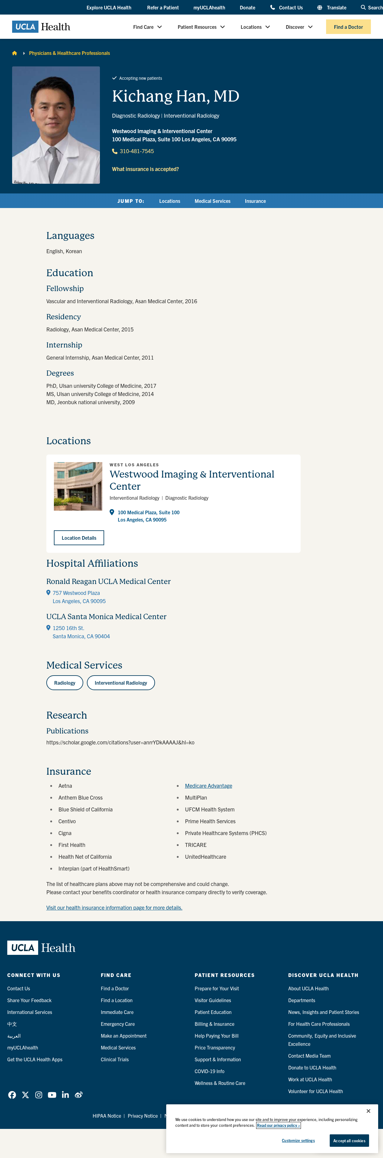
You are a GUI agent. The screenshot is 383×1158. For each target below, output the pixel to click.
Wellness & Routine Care (220, 1083)
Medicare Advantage (208, 785)
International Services (29, 1012)
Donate (247, 7)
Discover (295, 27)
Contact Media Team (309, 1055)
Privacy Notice (143, 1116)
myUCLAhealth (209, 7)
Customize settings (298, 1140)
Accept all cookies (349, 1140)
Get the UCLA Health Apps (34, 1059)
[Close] (368, 1111)
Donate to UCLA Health (312, 1067)
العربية (14, 1035)
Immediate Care (117, 1012)
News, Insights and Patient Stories (323, 1012)
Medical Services (212, 201)
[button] (110, 8)
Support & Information (218, 1059)
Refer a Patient (163, 7)
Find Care (143, 27)
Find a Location (117, 1000)
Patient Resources (197, 27)
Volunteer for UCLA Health (315, 1091)
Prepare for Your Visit (217, 988)
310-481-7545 (137, 150)
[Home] (14, 52)
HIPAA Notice (107, 1116)
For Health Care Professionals (319, 1024)
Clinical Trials (115, 1059)
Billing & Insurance (214, 1024)
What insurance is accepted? (145, 168)
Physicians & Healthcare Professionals (69, 53)
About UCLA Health (308, 988)
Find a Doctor (348, 27)
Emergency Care (118, 1024)
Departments (301, 1000)
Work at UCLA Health (310, 1079)
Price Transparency (215, 1047)
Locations (251, 27)
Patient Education (213, 1012)
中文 (12, 1024)
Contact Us (291, 7)
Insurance (255, 201)
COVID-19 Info (209, 1071)
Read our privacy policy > (278, 1125)
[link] (12, 1095)
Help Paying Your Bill (217, 1035)
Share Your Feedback (29, 1000)
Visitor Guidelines (213, 1000)
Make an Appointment (124, 1035)
